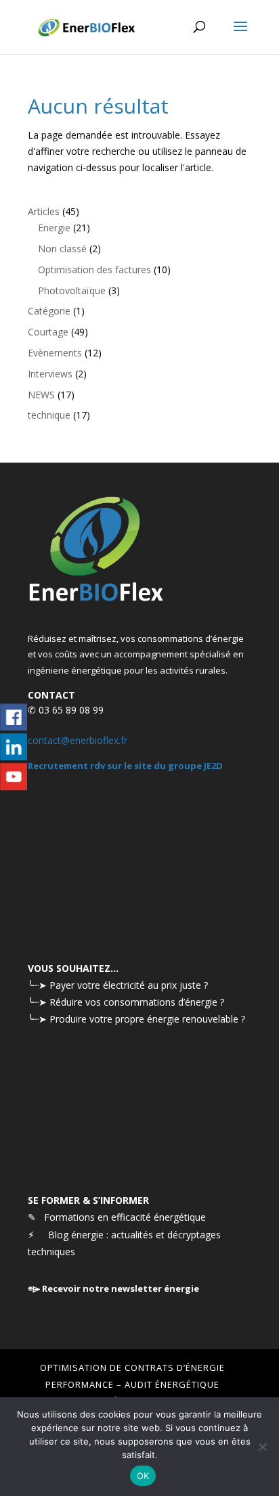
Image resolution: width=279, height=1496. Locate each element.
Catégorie (49, 310)
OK (143, 1475)
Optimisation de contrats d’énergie (132, 1367)
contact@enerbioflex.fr (77, 740)
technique (49, 414)
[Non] (262, 1446)
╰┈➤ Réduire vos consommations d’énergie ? (126, 1002)
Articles (44, 211)
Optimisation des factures (94, 269)
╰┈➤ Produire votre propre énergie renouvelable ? (136, 1018)
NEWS (41, 394)
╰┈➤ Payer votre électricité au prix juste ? (118, 985)
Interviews (50, 373)
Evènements (55, 352)
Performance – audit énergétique (132, 1384)
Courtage (48, 331)
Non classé (62, 248)
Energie (54, 227)
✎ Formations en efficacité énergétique (117, 1217)
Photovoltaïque (72, 290)
